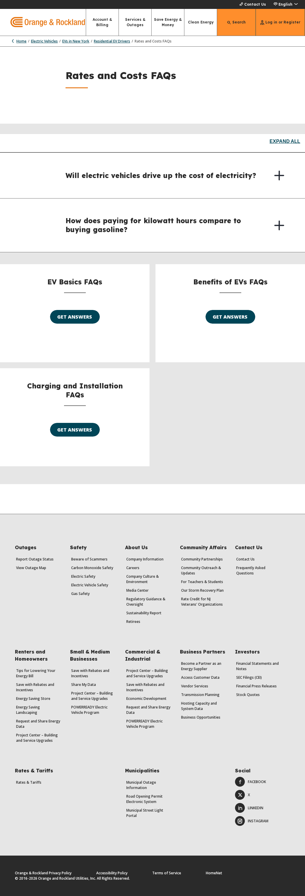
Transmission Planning (200, 694)
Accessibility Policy (111, 872)
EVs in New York (75, 41)
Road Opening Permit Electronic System (144, 799)
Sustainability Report (143, 612)
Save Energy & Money (168, 22)
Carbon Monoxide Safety (92, 567)
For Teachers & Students (202, 581)
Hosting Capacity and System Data (199, 706)
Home (21, 41)
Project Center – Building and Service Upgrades (37, 738)
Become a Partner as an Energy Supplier (201, 666)
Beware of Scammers (89, 559)
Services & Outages (135, 22)
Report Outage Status (35, 559)
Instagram (258, 820)
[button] (285, 4)
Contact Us (255, 4)
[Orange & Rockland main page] (42, 22)
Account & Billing (102, 22)
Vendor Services (194, 686)
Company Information (145, 559)
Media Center (137, 590)
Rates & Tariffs (28, 782)
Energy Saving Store (33, 698)
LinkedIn (255, 807)
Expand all (285, 141)
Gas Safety (80, 593)
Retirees (133, 621)
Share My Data (83, 684)
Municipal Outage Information (141, 785)
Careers (132, 567)
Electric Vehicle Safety (89, 585)
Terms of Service (166, 872)
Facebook (257, 781)
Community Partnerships (202, 559)
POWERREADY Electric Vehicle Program (89, 710)
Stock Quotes (248, 694)
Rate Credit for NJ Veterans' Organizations (202, 601)
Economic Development (146, 698)
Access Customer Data (200, 677)
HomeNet (214, 872)
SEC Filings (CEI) (249, 677)
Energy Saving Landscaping (28, 710)
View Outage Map (31, 567)
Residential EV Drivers (112, 41)
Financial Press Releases (256, 686)
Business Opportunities (200, 717)
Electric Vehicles (44, 41)
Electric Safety (83, 576)
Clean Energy (201, 22)
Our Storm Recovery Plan (202, 590)
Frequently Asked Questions (250, 570)
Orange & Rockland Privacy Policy (43, 872)
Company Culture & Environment (142, 579)
